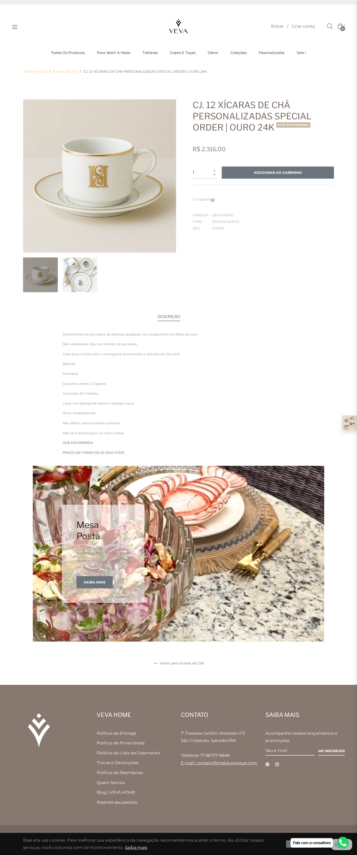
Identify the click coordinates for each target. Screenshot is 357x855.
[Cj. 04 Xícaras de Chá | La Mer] (349, 422)
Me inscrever (331, 751)
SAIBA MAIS (94, 582)
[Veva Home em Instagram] (277, 764)
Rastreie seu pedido (117, 802)
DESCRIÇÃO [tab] (169, 316)
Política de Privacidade (120, 742)
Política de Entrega (116, 733)
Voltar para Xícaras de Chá (181, 663)
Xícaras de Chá (65, 71)
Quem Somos (111, 782)
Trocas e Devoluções (118, 762)
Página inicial (35, 71)
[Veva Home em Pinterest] (267, 764)
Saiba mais (136, 847)
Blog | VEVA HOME (116, 792)
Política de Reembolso (120, 772)
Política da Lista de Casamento (128, 752)
